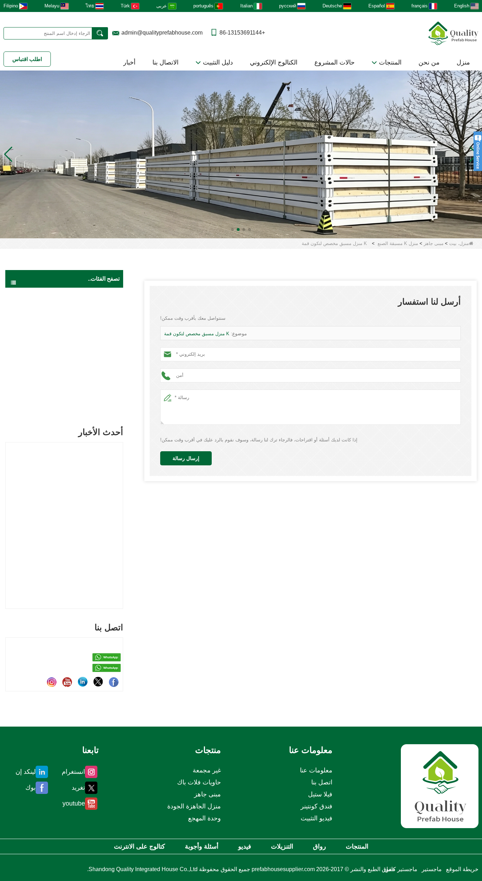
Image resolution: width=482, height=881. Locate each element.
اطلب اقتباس (27, 59)
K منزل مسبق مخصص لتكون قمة (196, 333)
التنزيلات (282, 846)
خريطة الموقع (462, 869)
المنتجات (389, 62)
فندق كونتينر (316, 806)
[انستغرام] (51, 682)
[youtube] (67, 682)
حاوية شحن (98, 378)
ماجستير (432, 869)
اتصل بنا (321, 782)
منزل (463, 62)
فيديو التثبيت (316, 818)
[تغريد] (98, 682)
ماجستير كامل (400, 869)
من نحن (429, 62)
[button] (249, 229)
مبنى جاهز (434, 243)
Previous (8, 513)
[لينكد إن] (82, 682)
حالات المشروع (334, 62)
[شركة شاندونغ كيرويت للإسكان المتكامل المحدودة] (439, 786)
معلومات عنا (316, 770)
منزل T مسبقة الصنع (81, 335)
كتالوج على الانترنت (139, 846)
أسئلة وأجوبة (201, 846)
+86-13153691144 (242, 33)
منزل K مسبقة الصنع (398, 243)
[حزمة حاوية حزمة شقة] (241, 154)
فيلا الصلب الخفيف (91, 364)
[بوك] (113, 682)
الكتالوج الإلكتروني (273, 62)
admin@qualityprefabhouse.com (162, 33)
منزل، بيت (459, 243)
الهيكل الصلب (96, 392)
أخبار (129, 62)
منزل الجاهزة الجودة (89, 294)
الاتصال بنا (165, 62)
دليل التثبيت (217, 62)
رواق (319, 846)
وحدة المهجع (204, 818)
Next (120, 513)
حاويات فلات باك (93, 350)
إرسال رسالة (186, 458)
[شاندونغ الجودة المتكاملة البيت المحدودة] (453, 32)
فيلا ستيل (320, 794)
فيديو (244, 846)
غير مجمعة (99, 406)
